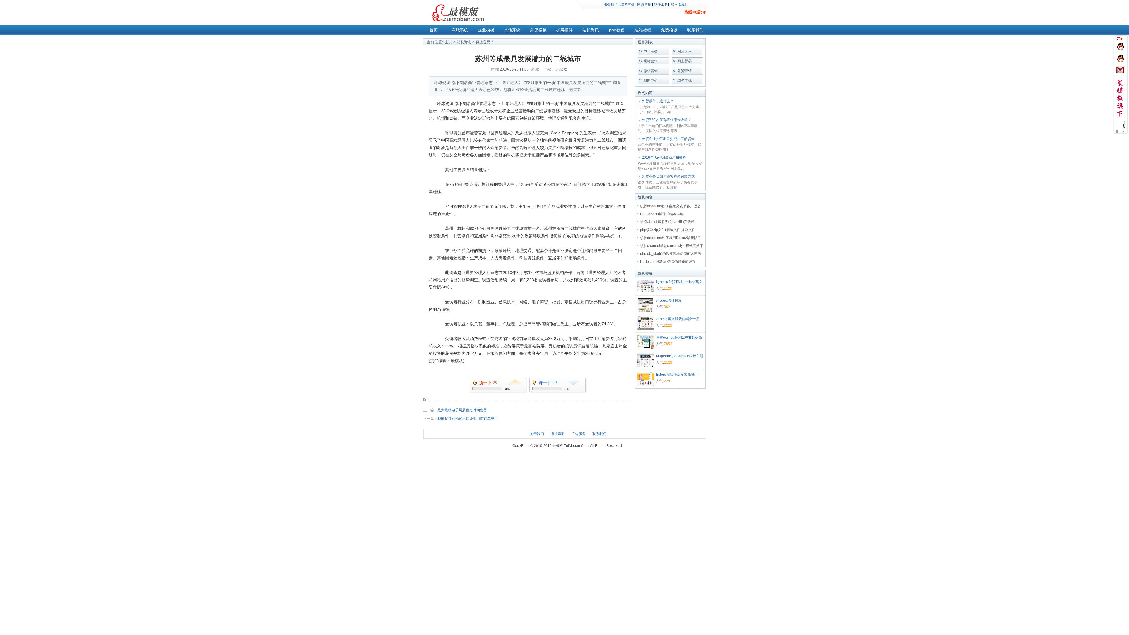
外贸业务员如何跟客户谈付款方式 (668, 176)
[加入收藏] (678, 4)
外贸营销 (684, 71)
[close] (1121, 39)
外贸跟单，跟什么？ (658, 101)
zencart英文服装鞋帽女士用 (677, 319)
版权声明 (558, 434)
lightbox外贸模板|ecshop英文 (679, 282)
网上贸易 (483, 42)
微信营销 (651, 71)
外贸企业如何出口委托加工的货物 (668, 139)
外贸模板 (538, 30)
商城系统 (460, 30)
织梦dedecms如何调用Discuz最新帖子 (670, 238)
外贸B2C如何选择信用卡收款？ (666, 120)
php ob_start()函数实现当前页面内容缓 (670, 254)
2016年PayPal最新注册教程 (664, 158)
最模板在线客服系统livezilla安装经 (667, 222)
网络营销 (644, 4)
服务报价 (611, 4)
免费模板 (669, 30)
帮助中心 (651, 80)
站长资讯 (590, 30)
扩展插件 (564, 30)
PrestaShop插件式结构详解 (662, 214)
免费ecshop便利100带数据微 (679, 337)
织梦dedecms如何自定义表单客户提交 (670, 206)
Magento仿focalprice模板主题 (679, 356)
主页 (448, 42)
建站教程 (643, 30)
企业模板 (486, 30)
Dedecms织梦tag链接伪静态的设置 (668, 262)
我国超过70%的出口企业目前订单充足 (467, 419)
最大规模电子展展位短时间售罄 (462, 410)
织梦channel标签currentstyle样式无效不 (671, 246)
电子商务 (651, 51)
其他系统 (512, 30)
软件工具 (661, 4)
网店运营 (684, 51)
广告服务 (579, 434)
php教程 (616, 30)
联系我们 (695, 30)
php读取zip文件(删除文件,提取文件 (667, 230)
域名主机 (627, 4)
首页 (434, 30)
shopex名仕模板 (669, 300)
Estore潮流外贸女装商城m (676, 374)
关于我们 (537, 434)
